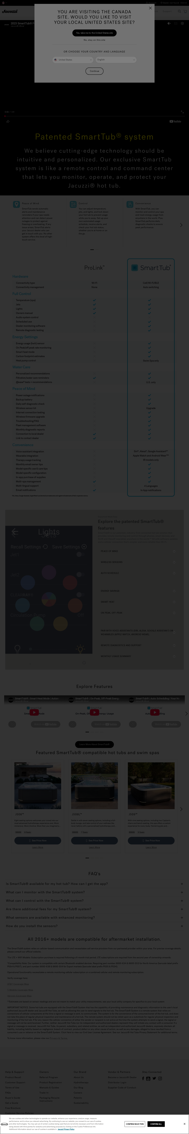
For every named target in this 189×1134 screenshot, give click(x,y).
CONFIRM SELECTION (135, 1124)
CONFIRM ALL (156, 1124)
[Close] (185, 1124)
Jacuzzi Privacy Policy (66, 1129)
